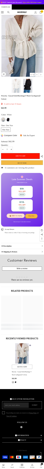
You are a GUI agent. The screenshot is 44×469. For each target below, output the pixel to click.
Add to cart (20, 156)
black (16, 382)
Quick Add (22, 367)
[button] (37, 75)
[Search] (8, 12)
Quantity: (4, 145)
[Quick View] (30, 345)
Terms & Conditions (11, 416)
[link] (11, 325)
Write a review (22, 268)
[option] (22, 46)
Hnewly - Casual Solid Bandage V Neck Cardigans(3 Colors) (22, 373)
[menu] (2, 12)
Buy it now (22, 163)
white (13, 382)
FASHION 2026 (5, 7)
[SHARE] (41, 156)
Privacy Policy (33, 413)
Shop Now (31, 216)
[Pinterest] (21, 427)
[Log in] (35, 12)
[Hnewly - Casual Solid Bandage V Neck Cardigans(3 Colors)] (22, 353)
